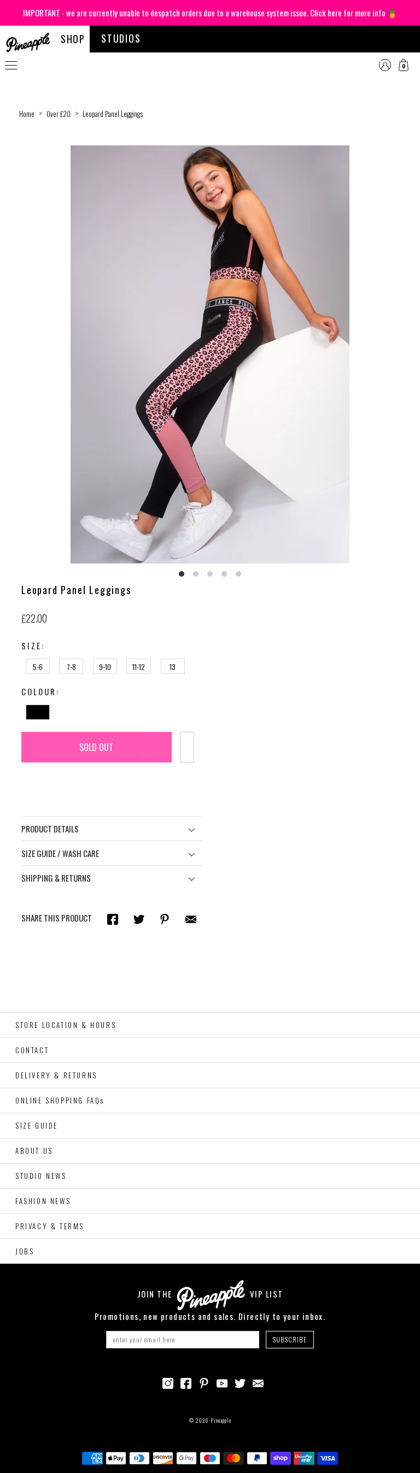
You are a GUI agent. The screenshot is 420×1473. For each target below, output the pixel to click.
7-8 (71, 666)
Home (26, 113)
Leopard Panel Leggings (113, 113)
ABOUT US (34, 1150)
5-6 (38, 666)
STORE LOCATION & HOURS (65, 1024)
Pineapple (221, 1420)
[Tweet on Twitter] (138, 918)
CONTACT (32, 1049)
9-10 (105, 666)
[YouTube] (222, 1382)
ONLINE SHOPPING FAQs (59, 1100)
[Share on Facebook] (112, 918)
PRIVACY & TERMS (49, 1225)
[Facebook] (185, 1382)
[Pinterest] (204, 1382)
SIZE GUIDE (36, 1125)
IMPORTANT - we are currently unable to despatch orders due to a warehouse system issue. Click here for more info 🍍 (210, 13)
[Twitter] (240, 1382)
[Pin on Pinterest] (164, 918)
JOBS (24, 1251)
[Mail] (190, 918)
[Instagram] (167, 1382)
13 (173, 666)
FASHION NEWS (43, 1200)
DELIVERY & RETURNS (56, 1075)
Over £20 (58, 113)
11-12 (138, 666)
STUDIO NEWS (41, 1175)
